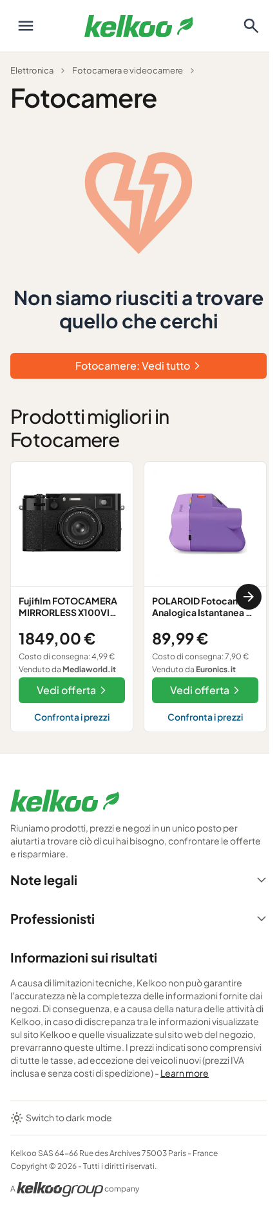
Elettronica (31, 70)
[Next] (249, 597)
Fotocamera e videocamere (127, 70)
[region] (138, 597)
